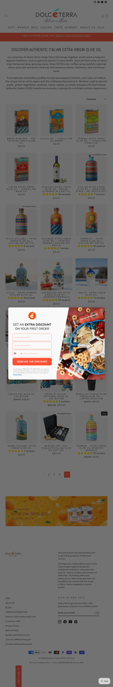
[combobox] (18, 353)
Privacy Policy (17, 375)
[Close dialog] (102, 310)
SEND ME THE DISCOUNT (32, 361)
